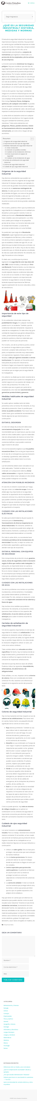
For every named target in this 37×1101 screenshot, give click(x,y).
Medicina (6, 1040)
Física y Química (8, 1019)
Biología (6, 1008)
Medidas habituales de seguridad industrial (18, 145)
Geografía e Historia (9, 1024)
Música (6, 1043)
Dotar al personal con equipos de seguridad (17, 155)
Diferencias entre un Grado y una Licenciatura (17, 1067)
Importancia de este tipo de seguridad (16, 143)
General (6, 1021)
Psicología (7, 1045)
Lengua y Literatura (9, 1035)
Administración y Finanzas (11, 1005)
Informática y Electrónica (11, 1029)
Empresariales (8, 925)
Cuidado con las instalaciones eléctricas (19, 152)
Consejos (6, 1013)
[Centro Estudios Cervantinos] (11, 3)
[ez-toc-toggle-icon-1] (31, 138)
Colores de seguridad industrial (14, 164)
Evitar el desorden (12, 148)
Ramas (6, 1048)
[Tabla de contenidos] (32, 138)
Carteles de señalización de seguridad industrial (16, 161)
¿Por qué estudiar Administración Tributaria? (16, 1074)
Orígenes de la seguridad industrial (15, 141)
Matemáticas (7, 1037)
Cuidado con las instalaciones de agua (18, 158)
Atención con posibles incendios (16, 150)
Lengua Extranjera (9, 1032)
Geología (6, 1027)
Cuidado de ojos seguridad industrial (16, 166)
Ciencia (6, 1011)
